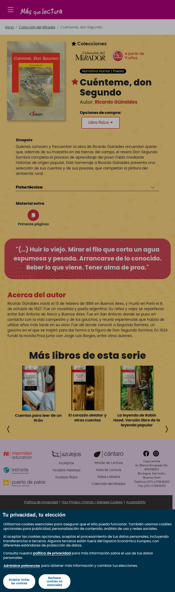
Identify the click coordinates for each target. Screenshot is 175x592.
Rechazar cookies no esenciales (55, 581)
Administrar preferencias (22, 565)
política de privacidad (52, 553)
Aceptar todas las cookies (19, 581)
